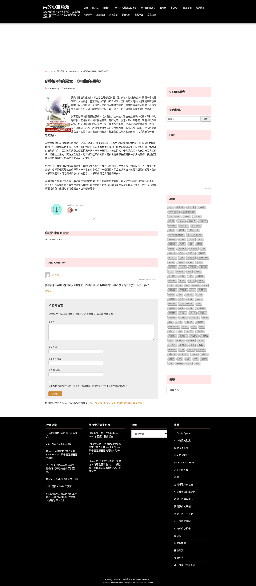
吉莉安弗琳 (194, 317)
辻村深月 (172, 276)
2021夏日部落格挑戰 (176, 235)
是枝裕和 (202, 290)
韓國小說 (172, 304)
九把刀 (185, 327)
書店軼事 (175, 8)
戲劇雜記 (100, 14)
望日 (189, 363)
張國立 (191, 281)
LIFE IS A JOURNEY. (185, 462)
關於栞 (95, 8)
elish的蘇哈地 (181, 455)
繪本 (180, 331)
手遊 (181, 299)
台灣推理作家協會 (189, 212)
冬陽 (176, 477)
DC (187, 285)
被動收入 (205, 354)
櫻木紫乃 (200, 322)
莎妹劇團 (189, 294)
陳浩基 (182, 244)
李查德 (194, 354)
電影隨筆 (88, 14)
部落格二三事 (193, 230)
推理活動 (203, 221)
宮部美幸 (172, 244)
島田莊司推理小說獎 (194, 235)
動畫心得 (126, 14)
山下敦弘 (172, 336)
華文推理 (191, 207)
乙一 (189, 271)
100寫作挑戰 (173, 212)
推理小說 (180, 207)
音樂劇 (201, 340)
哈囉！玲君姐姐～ (183, 499)
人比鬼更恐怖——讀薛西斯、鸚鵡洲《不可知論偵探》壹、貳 (61, 468)
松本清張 (172, 290)
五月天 (163, 8)
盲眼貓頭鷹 (180, 543)
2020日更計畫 (174, 216)
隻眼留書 (179, 558)
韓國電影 (172, 308)
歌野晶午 (189, 322)
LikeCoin (172, 258)
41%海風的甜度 (182, 440)
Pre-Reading (53, 88)
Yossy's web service (144, 583)
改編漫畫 (191, 258)
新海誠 (201, 345)
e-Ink (200, 239)
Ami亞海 (183, 313)
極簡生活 (172, 354)
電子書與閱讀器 (148, 8)
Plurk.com (207, 188)
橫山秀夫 (172, 313)
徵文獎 (190, 299)
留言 (51, 322)
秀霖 (170, 285)
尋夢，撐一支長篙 (183, 514)
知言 (170, 363)
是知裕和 (180, 363)
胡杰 (180, 294)
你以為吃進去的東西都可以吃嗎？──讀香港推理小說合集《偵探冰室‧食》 (61, 497)
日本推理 (196, 285)
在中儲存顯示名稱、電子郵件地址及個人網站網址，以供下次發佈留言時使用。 (87, 386)
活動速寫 (200, 8)
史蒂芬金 (204, 267)
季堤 (195, 359)
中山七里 (172, 281)
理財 (193, 327)
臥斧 (181, 253)
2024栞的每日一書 (186, 304)
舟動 (188, 359)
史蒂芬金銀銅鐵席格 (184, 492)
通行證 (55, 275)
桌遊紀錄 (151, 14)
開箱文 (171, 331)
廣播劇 (191, 350)
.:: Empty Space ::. (183, 433)
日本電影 (197, 216)
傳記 (170, 340)
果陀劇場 (194, 336)
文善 (203, 248)
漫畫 (205, 285)
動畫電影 (194, 248)
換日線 (177, 536)
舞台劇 (171, 248)
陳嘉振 (205, 317)
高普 (198, 304)
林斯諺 (182, 281)
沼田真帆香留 (173, 327)
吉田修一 (180, 271)
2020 (182, 350)
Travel (179, 285)
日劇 (190, 244)
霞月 (181, 308)
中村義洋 (183, 290)
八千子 (193, 313)
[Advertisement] (128, 45)
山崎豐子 (203, 313)
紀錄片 (199, 262)
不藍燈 (182, 276)
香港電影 (200, 276)
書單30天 (192, 221)
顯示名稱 (53, 347)
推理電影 (172, 239)
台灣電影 (191, 253)
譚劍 (180, 359)
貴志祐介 (183, 345)
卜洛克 (201, 281)
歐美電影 (180, 340)
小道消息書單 (203, 258)
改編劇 (182, 239)
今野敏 (179, 322)
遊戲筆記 (139, 14)
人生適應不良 (181, 470)
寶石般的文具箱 (182, 506)
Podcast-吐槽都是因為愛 (125, 8)
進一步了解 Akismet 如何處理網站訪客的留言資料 (116, 403)
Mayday (181, 221)
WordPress (118, 583)
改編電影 (187, 216)
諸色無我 (179, 550)
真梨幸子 (191, 340)
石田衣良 (205, 336)
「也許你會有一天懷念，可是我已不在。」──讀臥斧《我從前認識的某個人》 (105, 464)
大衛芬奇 (183, 317)
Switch (171, 294)
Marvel (199, 299)
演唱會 (181, 262)
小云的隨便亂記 (182, 521)
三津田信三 (184, 354)
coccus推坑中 (181, 448)
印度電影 (172, 350)
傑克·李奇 (201, 350)
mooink (182, 267)
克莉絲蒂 (172, 267)
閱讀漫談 (187, 8)
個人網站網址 (54, 370)
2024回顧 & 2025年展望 (59, 444)
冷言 (190, 276)
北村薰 (199, 294)
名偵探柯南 (182, 248)
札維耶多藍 (201, 308)
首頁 (86, 8)
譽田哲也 (200, 331)
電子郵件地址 (55, 359)
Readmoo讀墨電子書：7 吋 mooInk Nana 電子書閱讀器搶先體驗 (61, 454)
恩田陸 (191, 239)
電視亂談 (113, 14)
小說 (170, 207)
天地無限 (193, 267)
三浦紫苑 (172, 299)
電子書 (171, 230)
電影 (192, 345)
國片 (181, 258)
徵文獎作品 (184, 225)
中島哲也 (172, 345)
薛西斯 (171, 262)
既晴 (170, 322)
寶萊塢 (204, 359)
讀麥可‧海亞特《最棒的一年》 (62, 479)
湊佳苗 (190, 262)
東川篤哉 (189, 331)
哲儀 (197, 363)
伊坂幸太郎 (196, 225)
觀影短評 (202, 253)
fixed (192, 290)
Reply (48, 291)
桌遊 (201, 327)
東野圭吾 (182, 230)
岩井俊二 (183, 336)
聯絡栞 (106, 8)
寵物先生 (172, 253)
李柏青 (198, 271)
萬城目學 (172, 317)
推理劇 (199, 244)
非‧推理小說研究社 (184, 565)
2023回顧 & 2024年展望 (59, 486)
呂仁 (170, 271)
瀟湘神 (171, 359)
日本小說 (202, 207)
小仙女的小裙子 (182, 528)
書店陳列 (172, 225)
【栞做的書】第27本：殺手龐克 (61, 435)
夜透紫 (190, 308)
